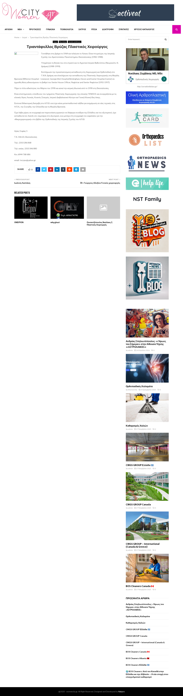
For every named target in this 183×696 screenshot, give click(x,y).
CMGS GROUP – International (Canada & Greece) (143, 545)
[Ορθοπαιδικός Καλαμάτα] (147, 368)
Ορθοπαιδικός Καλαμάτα (139, 386)
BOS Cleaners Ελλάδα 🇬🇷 (137, 665)
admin (130, 350)
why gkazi (55, 222)
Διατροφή (108, 29)
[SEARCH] (166, 39)
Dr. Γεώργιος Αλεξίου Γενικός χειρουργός (100, 183)
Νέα (20, 29)
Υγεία (94, 29)
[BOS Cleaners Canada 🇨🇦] (147, 568)
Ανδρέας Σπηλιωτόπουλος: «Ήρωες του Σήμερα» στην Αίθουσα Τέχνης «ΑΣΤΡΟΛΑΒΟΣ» (146, 344)
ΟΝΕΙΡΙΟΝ (18, 222)
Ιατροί (82, 29)
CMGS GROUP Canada (138, 504)
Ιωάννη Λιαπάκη (22, 183)
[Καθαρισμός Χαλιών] (147, 407)
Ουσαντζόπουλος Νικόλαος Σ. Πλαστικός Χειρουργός (100, 223)
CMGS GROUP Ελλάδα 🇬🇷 (140, 465)
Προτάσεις (35, 29)
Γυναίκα (50, 29)
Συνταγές (124, 29)
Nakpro (121, 691)
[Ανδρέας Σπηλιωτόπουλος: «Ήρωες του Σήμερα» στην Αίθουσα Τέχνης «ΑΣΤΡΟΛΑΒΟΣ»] (147, 323)
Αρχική (8, 29)
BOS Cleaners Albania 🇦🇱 (137, 658)
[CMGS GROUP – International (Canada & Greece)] (147, 526)
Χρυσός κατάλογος (144, 29)
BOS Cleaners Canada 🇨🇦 (140, 586)
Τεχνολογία (66, 29)
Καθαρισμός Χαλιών (137, 425)
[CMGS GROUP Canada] (147, 486)
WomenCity (132, 390)
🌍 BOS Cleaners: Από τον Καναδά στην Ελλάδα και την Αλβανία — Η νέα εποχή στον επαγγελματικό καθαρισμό (147, 674)
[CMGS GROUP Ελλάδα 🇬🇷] (147, 447)
